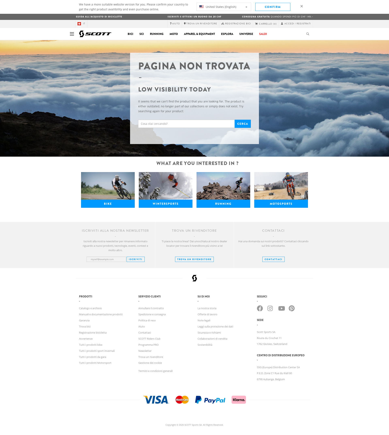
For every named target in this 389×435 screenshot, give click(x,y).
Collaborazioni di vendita (212, 338)
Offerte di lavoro (207, 314)
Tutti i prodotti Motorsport (95, 363)
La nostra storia (207, 308)
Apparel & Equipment (199, 34)
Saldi (263, 34)
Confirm (273, 7)
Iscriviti (135, 259)
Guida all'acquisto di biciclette (99, 16)
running (223, 204)
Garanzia (84, 320)
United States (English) (220, 7)
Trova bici (85, 326)
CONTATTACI (273, 259)
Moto (174, 34)
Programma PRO (148, 345)
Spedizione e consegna (152, 314)
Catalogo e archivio (90, 308)
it (84, 23)
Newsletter (145, 351)
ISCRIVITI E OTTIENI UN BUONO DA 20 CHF (194, 16)
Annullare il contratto (151, 308)
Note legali (204, 320)
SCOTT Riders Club (149, 338)
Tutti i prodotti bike (90, 345)
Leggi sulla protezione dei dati (215, 326)
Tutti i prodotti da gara (92, 357)
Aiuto (141, 326)
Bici (130, 34)
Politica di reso (147, 320)
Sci (141, 34)
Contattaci (144, 332)
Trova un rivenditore (194, 259)
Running (157, 34)
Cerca (242, 124)
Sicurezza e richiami (209, 332)
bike (108, 204)
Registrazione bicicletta (93, 332)
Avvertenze (86, 338)
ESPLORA (227, 34)
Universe (246, 34)
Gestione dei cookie (150, 363)
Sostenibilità (205, 345)
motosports (281, 204)
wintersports (166, 204)
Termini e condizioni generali (155, 371)
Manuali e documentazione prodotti (101, 314)
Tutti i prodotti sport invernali (97, 351)
